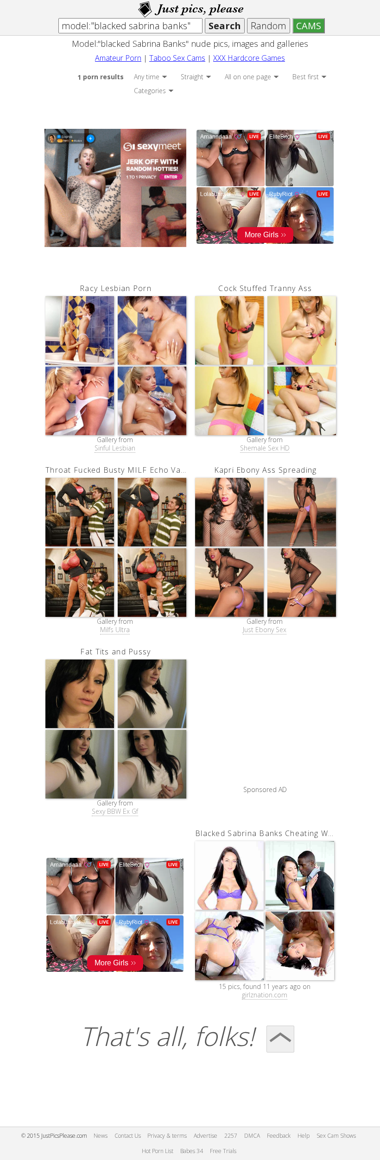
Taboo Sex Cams (177, 58)
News (101, 1136)
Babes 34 (191, 1151)
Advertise (205, 1136)
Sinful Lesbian (115, 448)
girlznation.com (264, 995)
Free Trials (223, 1151)
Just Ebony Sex (264, 630)
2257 (230, 1136)
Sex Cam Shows (336, 1136)
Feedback (279, 1136)
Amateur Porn (118, 58)
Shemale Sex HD (265, 448)
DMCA (252, 1136)
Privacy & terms (167, 1136)
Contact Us (127, 1136)
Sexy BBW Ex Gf (115, 811)
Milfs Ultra (115, 630)
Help (304, 1136)
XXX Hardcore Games (249, 58)
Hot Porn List (157, 1151)
